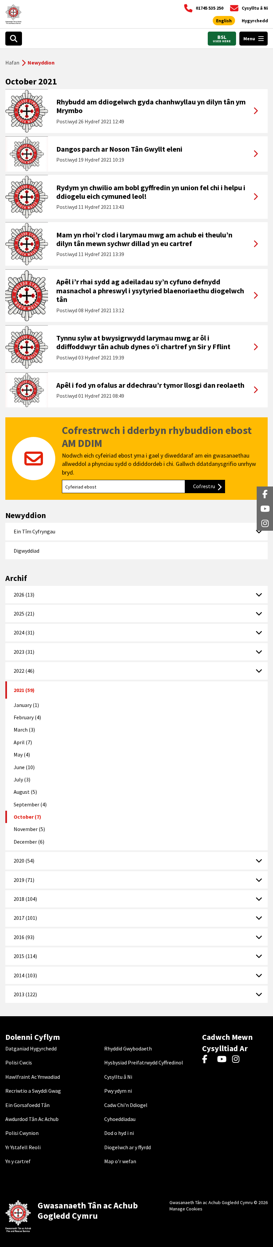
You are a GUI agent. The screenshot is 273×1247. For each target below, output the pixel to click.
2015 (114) (25, 956)
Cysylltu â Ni (118, 1076)
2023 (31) (24, 651)
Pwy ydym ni (118, 1090)
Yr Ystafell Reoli (23, 1147)
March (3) (24, 729)
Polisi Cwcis (18, 1062)
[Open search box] (13, 39)
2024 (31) (24, 632)
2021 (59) (24, 690)
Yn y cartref (18, 1161)
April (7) (23, 742)
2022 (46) (24, 670)
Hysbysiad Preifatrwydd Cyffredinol (143, 1062)
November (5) (29, 829)
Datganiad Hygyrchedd (31, 1048)
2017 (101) (25, 917)
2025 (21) (24, 613)
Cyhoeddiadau (120, 1119)
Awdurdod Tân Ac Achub (32, 1119)
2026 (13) (24, 594)
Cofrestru (209, 486)
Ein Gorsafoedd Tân (27, 1105)
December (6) (29, 841)
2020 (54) (24, 860)
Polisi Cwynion (22, 1133)
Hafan (12, 62)
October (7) (27, 816)
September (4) (30, 804)
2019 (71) (24, 880)
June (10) (24, 767)
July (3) (22, 779)
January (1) (26, 705)
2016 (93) (24, 937)
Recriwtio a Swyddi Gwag (33, 1090)
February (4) (27, 717)
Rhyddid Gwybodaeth (128, 1048)
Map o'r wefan (120, 1161)
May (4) (22, 754)
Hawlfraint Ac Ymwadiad (32, 1076)
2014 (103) (25, 975)
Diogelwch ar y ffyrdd (127, 1147)
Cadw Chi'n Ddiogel (125, 1105)
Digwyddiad (26, 550)
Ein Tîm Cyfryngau (34, 531)
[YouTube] (223, 1059)
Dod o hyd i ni (119, 1133)
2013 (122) (25, 994)
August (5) (25, 791)
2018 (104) (25, 899)
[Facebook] (208, 1059)
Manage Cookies (185, 1208)
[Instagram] (238, 1059)
